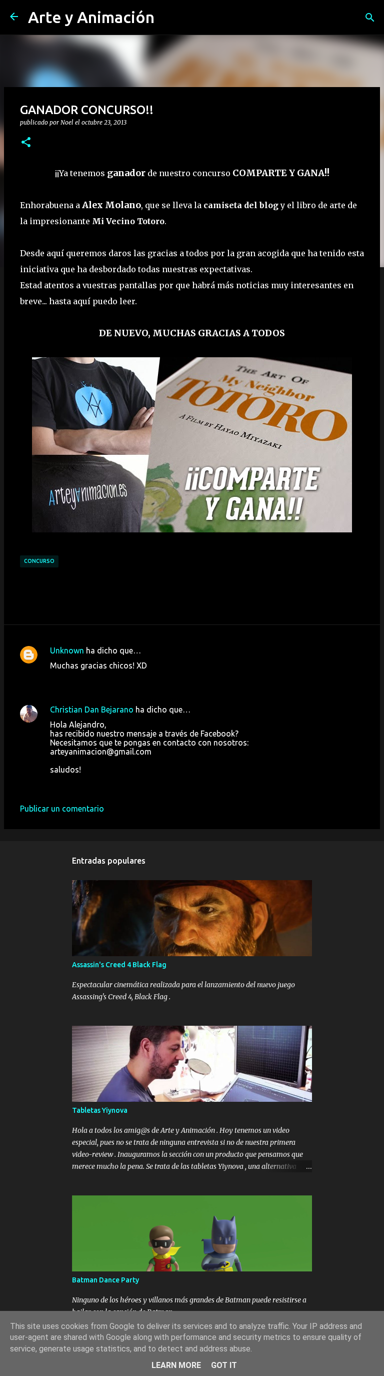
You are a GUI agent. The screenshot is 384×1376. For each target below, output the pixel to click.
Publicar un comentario (62, 808)
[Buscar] (370, 18)
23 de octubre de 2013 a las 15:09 (111, 680)
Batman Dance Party (105, 1280)
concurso (39, 561)
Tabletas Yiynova (100, 1110)
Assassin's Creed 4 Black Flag (119, 965)
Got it (224, 1365)
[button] (26, 142)
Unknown (67, 650)
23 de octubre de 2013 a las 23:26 (111, 784)
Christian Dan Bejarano (92, 709)
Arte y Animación (91, 17)
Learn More (176, 1365)
